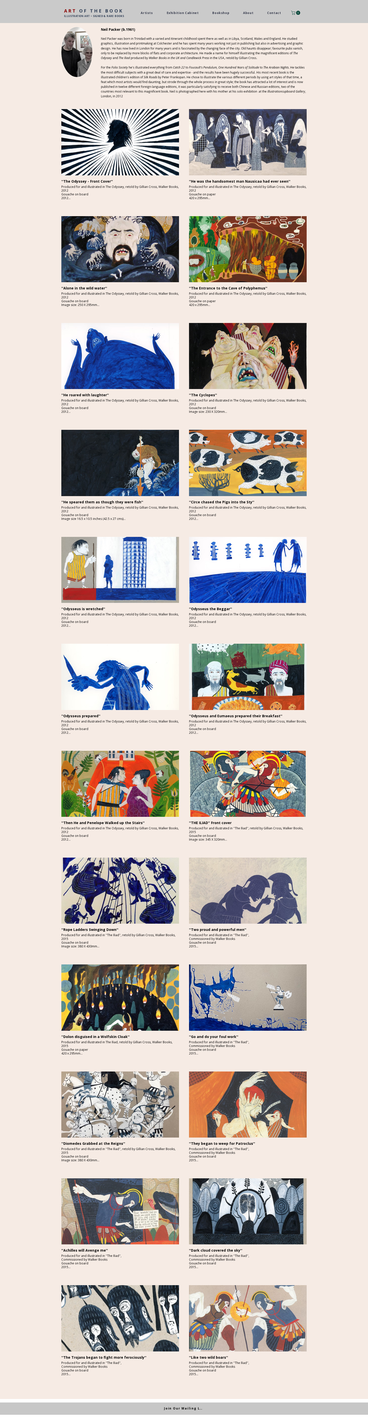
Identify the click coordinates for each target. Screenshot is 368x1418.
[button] (296, 13)
